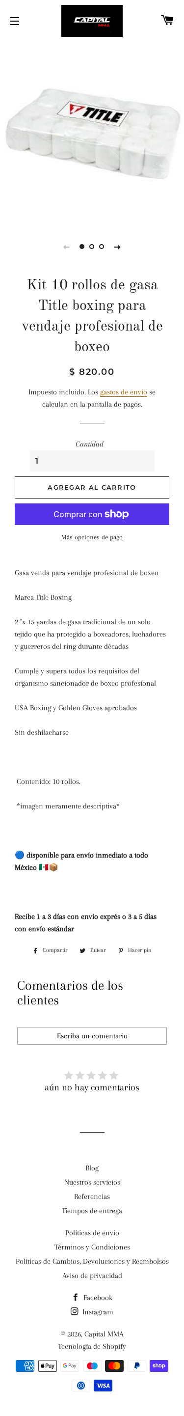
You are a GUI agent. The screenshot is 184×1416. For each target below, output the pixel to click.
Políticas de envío (92, 1232)
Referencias (92, 1196)
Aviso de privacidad (92, 1275)
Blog (92, 1168)
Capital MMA (104, 1334)
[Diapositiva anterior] (67, 246)
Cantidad (90, 444)
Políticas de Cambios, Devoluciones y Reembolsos (92, 1261)
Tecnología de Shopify (92, 1346)
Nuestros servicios (92, 1182)
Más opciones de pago (92, 537)
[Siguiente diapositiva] (118, 246)
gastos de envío (123, 392)
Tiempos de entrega (92, 1210)
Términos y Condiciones (92, 1247)
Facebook (96, 1297)
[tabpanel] (92, 131)
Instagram (96, 1311)
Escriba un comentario (92, 1035)
